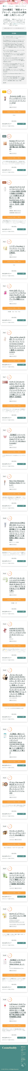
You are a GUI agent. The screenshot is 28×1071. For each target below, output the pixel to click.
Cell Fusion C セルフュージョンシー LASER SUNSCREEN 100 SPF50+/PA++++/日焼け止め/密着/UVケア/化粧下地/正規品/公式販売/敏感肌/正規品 (17, 1010)
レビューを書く (21, 123)
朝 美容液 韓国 (12, 212)
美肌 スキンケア (17, 212)
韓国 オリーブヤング (13, 107)
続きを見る (14, 121)
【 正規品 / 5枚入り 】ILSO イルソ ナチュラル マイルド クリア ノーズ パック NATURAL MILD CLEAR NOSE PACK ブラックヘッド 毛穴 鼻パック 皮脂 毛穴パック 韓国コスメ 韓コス (17, 743)
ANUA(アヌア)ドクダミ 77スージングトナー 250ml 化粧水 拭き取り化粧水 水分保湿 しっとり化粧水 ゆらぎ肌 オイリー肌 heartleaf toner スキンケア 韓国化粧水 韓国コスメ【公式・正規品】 (14, 46)
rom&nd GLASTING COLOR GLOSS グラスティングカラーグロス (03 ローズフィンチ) (17, 632)
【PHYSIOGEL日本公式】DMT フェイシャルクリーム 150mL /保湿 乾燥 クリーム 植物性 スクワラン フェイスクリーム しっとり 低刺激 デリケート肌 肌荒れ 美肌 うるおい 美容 (17, 531)
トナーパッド (12, 839)
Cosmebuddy (8, 2)
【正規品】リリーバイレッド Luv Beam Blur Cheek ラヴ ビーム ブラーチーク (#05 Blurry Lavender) (14, 70)
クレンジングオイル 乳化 (21, 924)
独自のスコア (16, 23)
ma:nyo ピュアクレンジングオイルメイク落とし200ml (17, 916)
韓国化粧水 (11, 210)
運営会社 (23, 1047)
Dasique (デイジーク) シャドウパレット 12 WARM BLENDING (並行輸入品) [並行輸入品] (17, 145)
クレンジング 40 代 (13, 924)
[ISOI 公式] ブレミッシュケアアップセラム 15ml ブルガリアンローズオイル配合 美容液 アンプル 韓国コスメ (14, 55)
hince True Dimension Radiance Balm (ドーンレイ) (17, 483)
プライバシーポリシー (23, 1054)
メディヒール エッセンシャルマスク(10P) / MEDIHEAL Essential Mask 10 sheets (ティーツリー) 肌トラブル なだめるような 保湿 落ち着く (17, 584)
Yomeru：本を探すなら (23, 1059)
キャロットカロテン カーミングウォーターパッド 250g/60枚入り (17, 833)
